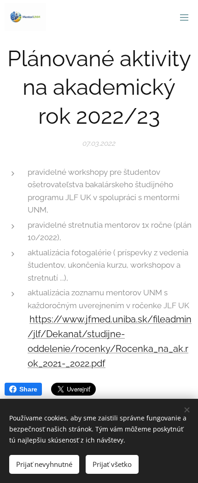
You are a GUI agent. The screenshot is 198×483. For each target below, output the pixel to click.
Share (28, 389)
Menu (184, 17)
